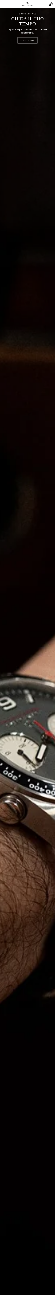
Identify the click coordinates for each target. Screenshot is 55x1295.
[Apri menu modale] (3, 4)
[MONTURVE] (27, 4)
